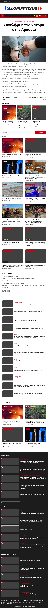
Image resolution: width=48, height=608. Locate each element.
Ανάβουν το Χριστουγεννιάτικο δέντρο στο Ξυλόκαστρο (11, 97)
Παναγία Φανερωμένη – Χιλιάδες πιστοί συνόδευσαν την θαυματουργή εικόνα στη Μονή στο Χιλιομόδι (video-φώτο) (34, 221)
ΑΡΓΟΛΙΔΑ (22, 459)
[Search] (34, 16)
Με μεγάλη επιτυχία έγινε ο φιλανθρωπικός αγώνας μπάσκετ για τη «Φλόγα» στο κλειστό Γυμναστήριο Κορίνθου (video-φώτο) (32, 538)
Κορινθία (5, 108)
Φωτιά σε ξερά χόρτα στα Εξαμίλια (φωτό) (12, 154)
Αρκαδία (15, 21)
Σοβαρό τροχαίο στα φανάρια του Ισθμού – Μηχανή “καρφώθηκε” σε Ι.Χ (35, 199)
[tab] (3, 298)
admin (4, 34)
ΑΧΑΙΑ (40, 600)
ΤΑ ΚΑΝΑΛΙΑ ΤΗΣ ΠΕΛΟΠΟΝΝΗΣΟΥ (32, 602)
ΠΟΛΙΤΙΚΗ (37, 484)
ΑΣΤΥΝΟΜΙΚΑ (19, 21)
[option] (24, 462)
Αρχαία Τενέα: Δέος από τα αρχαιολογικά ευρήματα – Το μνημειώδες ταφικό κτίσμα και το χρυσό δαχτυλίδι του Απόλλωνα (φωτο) (33, 470)
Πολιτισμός (38, 459)
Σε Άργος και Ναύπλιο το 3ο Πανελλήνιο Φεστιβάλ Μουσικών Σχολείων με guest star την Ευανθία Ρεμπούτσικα (32, 478)
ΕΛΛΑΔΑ (21, 527)
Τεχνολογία (3, 603)
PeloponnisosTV (42, 15)
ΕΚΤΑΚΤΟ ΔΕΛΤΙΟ (5, 602)
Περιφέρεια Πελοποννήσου (28, 21)
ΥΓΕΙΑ (25, 510)
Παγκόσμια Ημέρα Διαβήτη (26, 521)
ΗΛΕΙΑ (43, 600)
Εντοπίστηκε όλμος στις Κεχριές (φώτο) (11, 198)
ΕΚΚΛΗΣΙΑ (22, 492)
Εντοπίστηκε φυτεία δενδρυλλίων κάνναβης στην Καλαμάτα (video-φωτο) (23, 123)
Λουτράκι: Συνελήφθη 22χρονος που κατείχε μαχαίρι (36, 97)
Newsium (26, 606)
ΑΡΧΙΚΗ (3, 600)
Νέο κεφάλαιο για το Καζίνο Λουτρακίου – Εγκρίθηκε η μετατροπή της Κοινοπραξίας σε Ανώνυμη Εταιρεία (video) (35, 177)
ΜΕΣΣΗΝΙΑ (20, 108)
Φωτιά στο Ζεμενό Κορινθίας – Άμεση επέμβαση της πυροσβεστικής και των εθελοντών (11, 221)
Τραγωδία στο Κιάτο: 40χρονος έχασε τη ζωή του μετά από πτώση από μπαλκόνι (12, 266)
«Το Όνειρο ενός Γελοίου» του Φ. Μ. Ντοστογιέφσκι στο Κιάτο (15, 283)
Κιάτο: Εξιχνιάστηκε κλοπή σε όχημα (10, 242)
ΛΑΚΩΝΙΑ (35, 600)
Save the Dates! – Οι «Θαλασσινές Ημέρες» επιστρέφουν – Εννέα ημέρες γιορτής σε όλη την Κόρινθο (35, 244)
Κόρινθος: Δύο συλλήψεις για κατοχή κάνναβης (38, 123)
